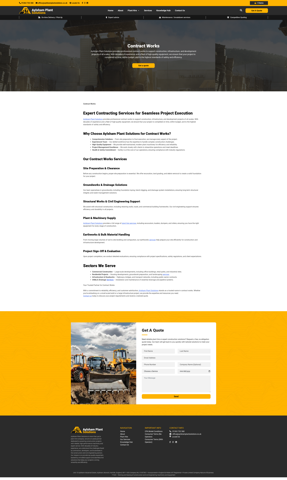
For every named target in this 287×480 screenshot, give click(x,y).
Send (176, 396)
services (152, 240)
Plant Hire (132, 10)
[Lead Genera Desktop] (36, 10)
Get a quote (143, 65)
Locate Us (76, 3)
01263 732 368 (27, 3)
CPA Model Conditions (153, 431)
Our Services (125, 439)
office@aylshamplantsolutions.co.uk (52, 3)
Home (110, 10)
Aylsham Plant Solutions (93, 119)
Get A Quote (256, 10)
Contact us (87, 296)
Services (148, 10)
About (120, 10)
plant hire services (129, 223)
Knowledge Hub (163, 10)
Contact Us (180, 10)
